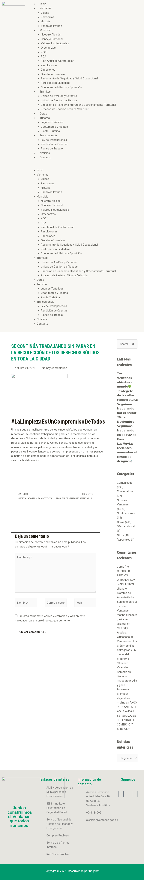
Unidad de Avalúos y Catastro (59, 96)
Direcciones (48, 69)
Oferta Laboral (126, 526)
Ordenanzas (48, 47)
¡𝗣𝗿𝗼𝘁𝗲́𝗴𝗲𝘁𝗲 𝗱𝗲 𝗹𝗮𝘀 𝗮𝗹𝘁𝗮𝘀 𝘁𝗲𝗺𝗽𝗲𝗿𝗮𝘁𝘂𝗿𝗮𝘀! (128, 395)
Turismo (45, 118)
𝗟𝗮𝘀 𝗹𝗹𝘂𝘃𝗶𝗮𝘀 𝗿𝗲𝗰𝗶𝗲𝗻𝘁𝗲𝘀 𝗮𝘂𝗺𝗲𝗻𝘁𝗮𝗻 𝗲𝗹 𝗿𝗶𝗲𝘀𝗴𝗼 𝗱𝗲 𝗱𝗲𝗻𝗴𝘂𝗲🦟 (127, 452)
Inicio (43, 4)
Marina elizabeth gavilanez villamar (127, 619)
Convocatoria (125, 491)
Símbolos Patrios (51, 26)
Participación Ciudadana (55, 82)
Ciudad (45, 12)
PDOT (44, 52)
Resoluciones (49, 65)
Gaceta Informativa (53, 74)
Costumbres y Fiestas (54, 126)
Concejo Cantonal (52, 39)
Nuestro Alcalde (51, 34)
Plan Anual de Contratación (57, 61)
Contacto (45, 157)
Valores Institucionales (55, 43)
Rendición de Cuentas (54, 144)
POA (43, 56)
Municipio (45, 30)
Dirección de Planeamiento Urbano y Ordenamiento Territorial (78, 104)
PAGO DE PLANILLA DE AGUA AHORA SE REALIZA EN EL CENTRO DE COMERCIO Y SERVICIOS (127, 716)
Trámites (45, 91)
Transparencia (48, 135)
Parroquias (47, 17)
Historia (45, 21)
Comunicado (125, 482)
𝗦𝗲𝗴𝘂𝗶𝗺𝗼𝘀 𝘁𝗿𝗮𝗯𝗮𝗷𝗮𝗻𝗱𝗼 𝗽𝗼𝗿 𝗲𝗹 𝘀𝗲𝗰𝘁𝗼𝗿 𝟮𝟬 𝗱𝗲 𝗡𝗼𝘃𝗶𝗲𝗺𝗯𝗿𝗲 (126, 413)
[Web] (85, 603)
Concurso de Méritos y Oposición (61, 87)
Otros (120, 535)
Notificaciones (126, 513)
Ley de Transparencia (54, 140)
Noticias (45, 153)
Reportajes (123, 539)
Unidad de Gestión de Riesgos (59, 100)
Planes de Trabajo (52, 148)
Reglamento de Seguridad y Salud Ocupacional (69, 78)
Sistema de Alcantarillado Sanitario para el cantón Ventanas (127, 601)
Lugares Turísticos (52, 122)
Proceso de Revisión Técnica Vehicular (64, 109)
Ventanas (45, 8)
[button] (85, 166)
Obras (43, 113)
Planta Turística (50, 131)
